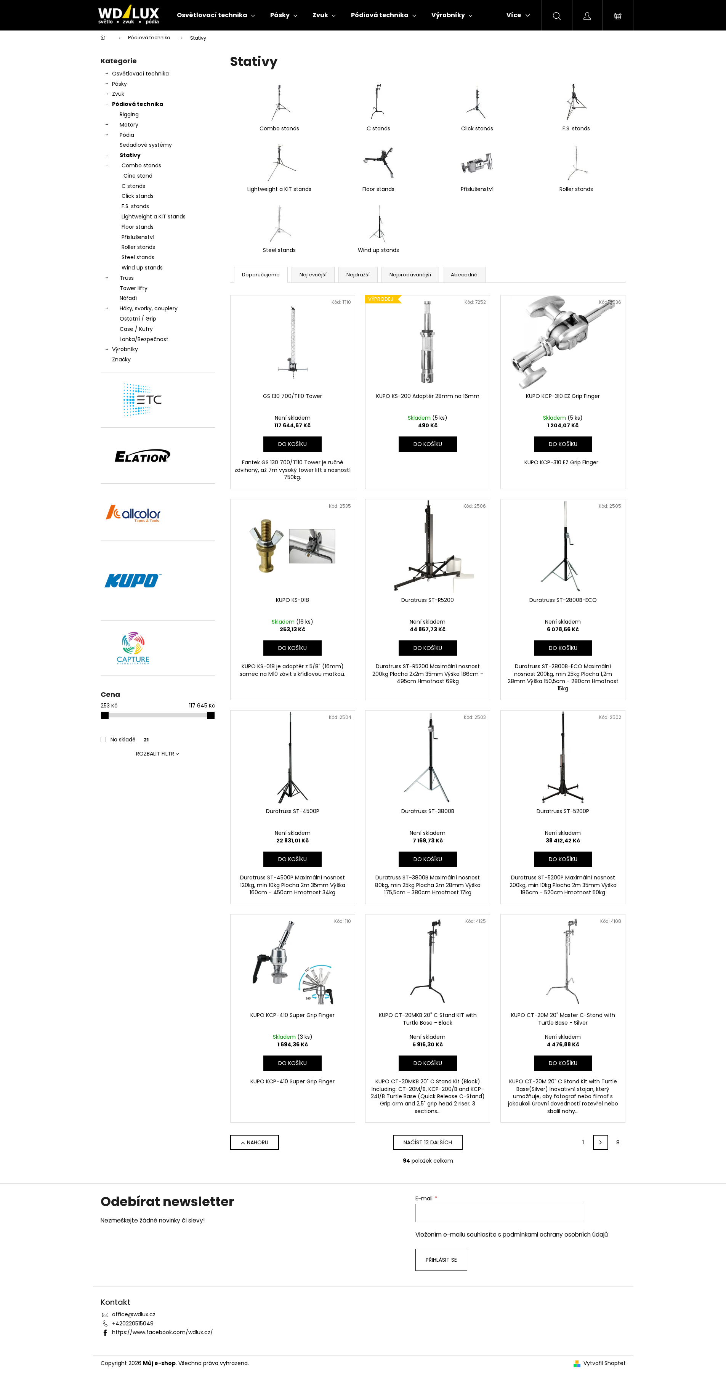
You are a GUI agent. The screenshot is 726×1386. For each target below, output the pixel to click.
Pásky (119, 84)
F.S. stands (135, 206)
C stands (133, 186)
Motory (129, 124)
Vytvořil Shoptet (604, 1363)
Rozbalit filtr (155, 753)
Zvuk (118, 94)
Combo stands (141, 165)
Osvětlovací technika (140, 73)
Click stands (138, 196)
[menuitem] (216, 15)
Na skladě (130, 739)
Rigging (129, 114)
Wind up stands (142, 267)
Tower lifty (133, 288)
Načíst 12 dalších (428, 1142)
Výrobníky (125, 349)
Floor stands (138, 227)
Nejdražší (358, 274)
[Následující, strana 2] (600, 1142)
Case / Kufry (136, 329)
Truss (127, 278)
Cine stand (137, 176)
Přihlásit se (441, 1260)
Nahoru (257, 1142)
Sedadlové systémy (146, 145)
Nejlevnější (313, 274)
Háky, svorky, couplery (149, 308)
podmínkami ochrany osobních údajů (555, 1234)
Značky (121, 359)
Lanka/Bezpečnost (144, 339)
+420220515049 (133, 1323)
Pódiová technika (137, 104)
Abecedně (464, 274)
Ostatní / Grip (138, 318)
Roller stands (138, 247)
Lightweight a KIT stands (154, 216)
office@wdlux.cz (133, 1314)
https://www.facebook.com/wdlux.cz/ (162, 1332)
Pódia (127, 135)
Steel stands (138, 257)
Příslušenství (138, 237)
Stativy (130, 155)
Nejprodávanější (410, 274)
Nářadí (128, 298)
